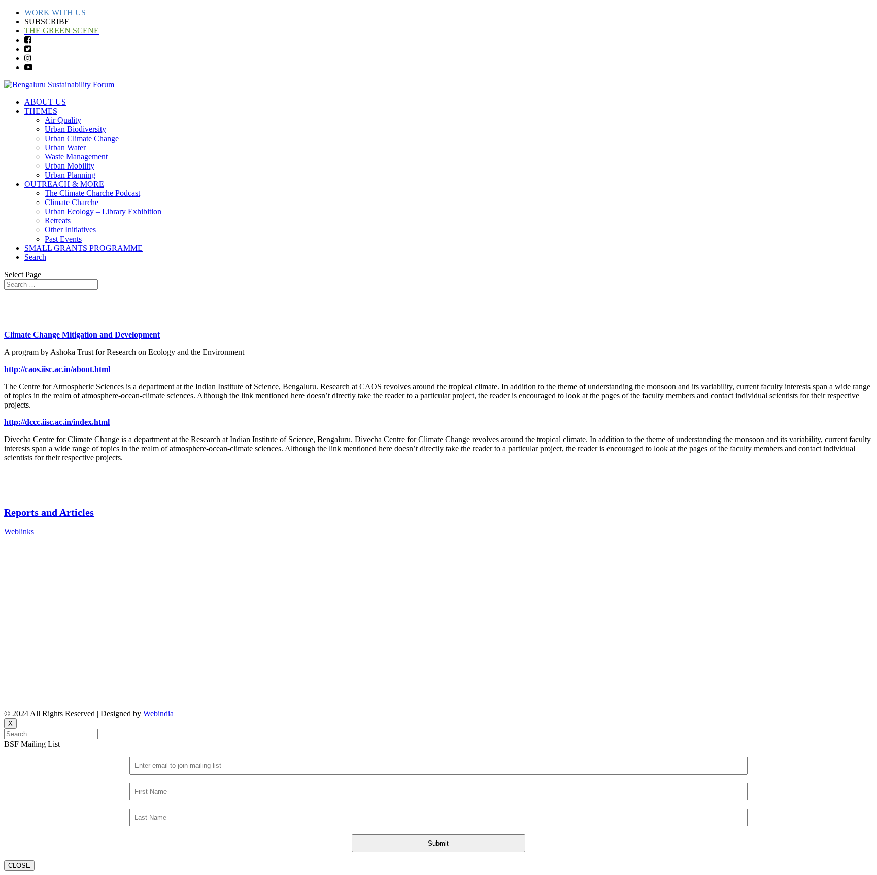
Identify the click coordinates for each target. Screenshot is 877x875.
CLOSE (19, 865)
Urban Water (65, 147)
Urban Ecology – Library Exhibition (103, 211)
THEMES (40, 111)
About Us (20, 549)
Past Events (63, 238)
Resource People (31, 600)
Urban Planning (70, 175)
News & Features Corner (44, 618)
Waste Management (76, 156)
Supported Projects (34, 635)
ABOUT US (45, 101)
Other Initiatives (70, 229)
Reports (16, 566)
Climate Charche (71, 202)
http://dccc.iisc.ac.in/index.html (57, 422)
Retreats (58, 220)
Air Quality (63, 120)
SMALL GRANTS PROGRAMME (83, 248)
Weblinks (19, 531)
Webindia (158, 713)
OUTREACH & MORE (64, 184)
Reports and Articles (49, 512)
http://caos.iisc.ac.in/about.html (57, 369)
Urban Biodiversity (75, 129)
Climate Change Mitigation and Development (82, 334)
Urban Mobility (69, 165)
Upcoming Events (33, 583)
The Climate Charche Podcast (92, 193)
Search (35, 257)
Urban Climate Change (82, 138)
